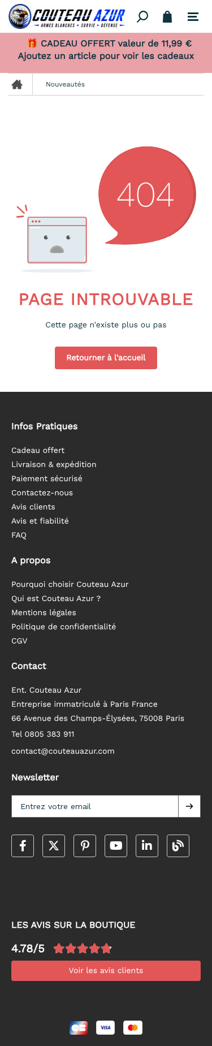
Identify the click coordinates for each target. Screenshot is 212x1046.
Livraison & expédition (54, 464)
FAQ (19, 535)
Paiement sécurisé (47, 478)
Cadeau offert (37, 450)
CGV (19, 641)
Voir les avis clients (106, 970)
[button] (189, 806)
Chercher (143, 16)
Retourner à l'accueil (105, 357)
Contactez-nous (42, 493)
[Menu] (193, 16)
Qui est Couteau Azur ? (56, 598)
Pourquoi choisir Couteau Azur (70, 584)
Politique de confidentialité (63, 627)
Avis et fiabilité (40, 521)
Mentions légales (43, 612)
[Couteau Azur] (70, 16)
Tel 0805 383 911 (43, 734)
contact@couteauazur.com (63, 751)
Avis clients (33, 507)
